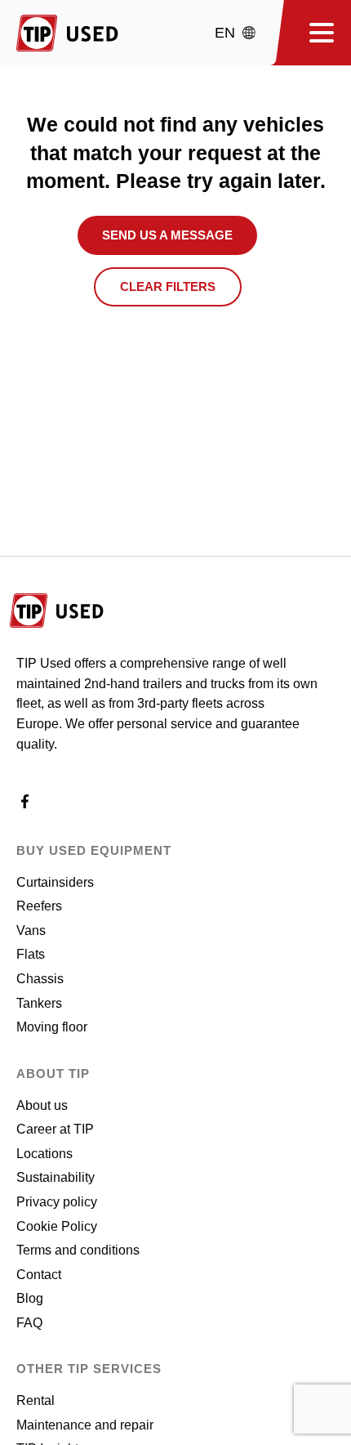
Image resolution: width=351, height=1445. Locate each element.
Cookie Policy (56, 1226)
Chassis (40, 979)
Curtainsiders (55, 882)
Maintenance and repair (84, 1425)
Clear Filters (167, 286)
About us (42, 1105)
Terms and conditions (78, 1250)
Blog (29, 1298)
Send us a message (167, 235)
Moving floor (51, 1027)
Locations (44, 1154)
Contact (38, 1275)
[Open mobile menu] (315, 33)
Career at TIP (55, 1129)
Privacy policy (56, 1202)
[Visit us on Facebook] (25, 805)
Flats (30, 954)
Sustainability (55, 1177)
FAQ (29, 1323)
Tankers (39, 1003)
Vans (31, 930)
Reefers (39, 906)
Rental (35, 1400)
